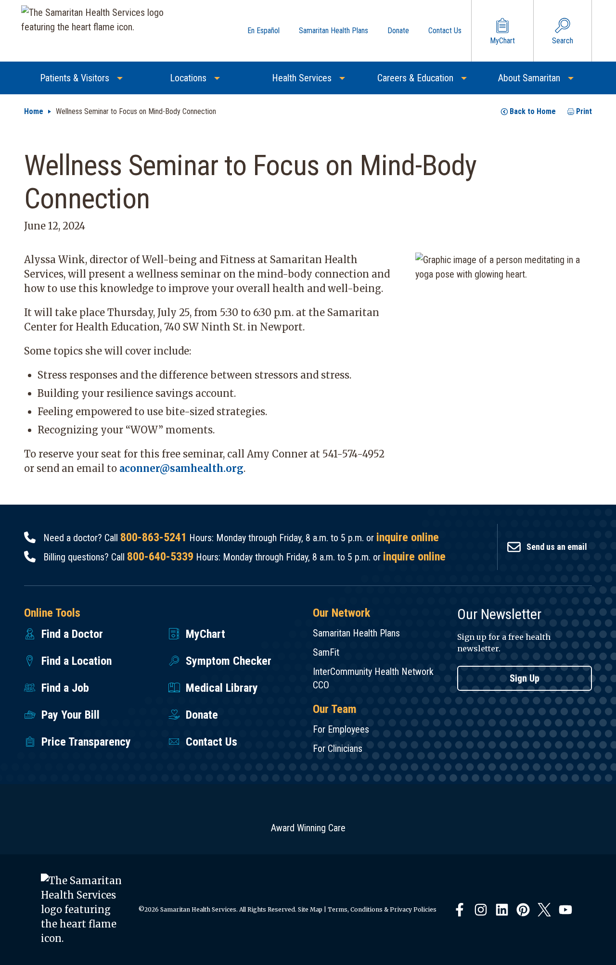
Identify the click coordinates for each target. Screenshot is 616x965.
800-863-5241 (153, 537)
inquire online (407, 537)
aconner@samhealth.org (181, 468)
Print (584, 111)
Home (33, 111)
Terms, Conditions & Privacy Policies (382, 909)
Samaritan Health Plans (356, 633)
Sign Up (524, 678)
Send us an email (556, 547)
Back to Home (533, 111)
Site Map (310, 909)
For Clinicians (337, 748)
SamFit (326, 652)
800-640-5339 (160, 556)
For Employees (341, 729)
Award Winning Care (308, 828)
